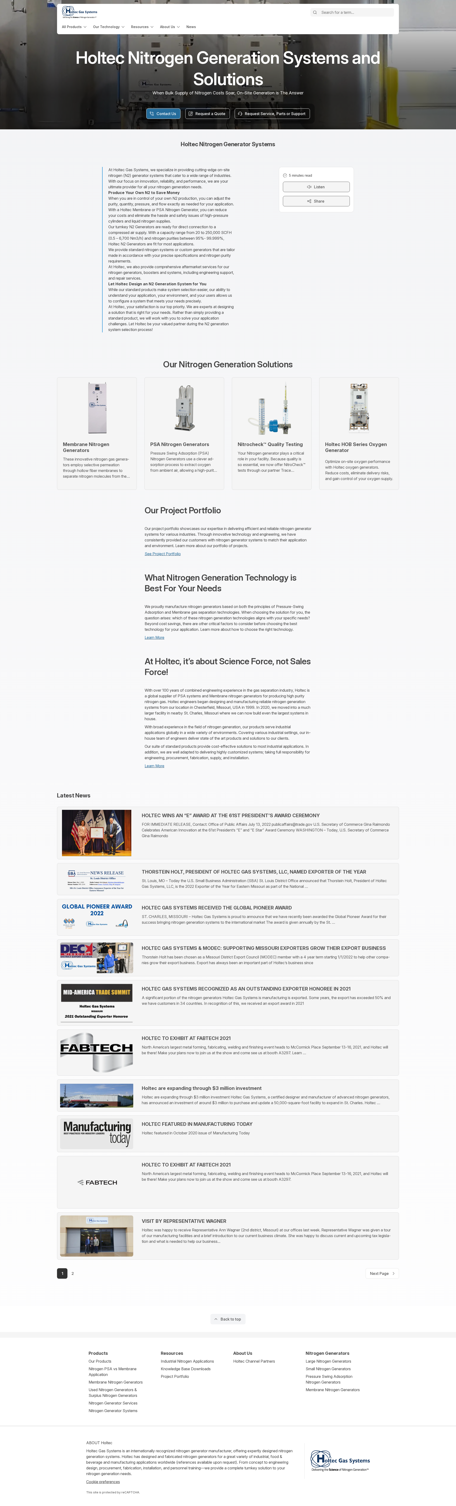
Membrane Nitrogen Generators (116, 1382)
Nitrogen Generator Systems (113, 1410)
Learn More (154, 637)
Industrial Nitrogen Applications (187, 1361)
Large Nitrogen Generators (328, 1361)
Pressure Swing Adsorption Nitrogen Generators (329, 1379)
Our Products (100, 1361)
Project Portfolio (175, 1376)
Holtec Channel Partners (254, 1361)
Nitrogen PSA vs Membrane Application (113, 1371)
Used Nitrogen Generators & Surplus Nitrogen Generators (113, 1392)
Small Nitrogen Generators (328, 1368)
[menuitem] (74, 26)
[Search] (315, 12)
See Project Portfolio (163, 553)
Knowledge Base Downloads (186, 1368)
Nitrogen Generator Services (113, 1403)
